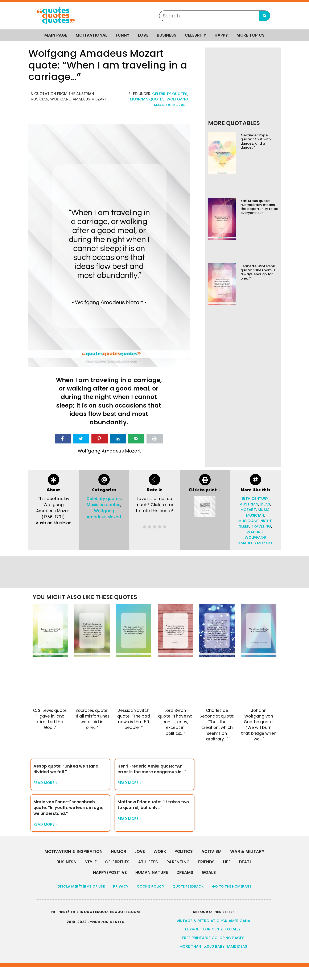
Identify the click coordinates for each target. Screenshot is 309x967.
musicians (248, 520)
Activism (211, 851)
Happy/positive (110, 872)
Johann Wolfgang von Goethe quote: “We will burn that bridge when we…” (258, 725)
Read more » (45, 782)
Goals (209, 872)
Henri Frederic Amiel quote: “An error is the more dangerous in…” (152, 769)
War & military (247, 851)
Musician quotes (147, 99)
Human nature (151, 872)
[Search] (264, 16)
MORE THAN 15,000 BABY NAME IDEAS (213, 946)
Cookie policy (150, 886)
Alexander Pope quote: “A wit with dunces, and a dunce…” (255, 141)
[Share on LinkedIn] (118, 438)
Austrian (249, 504)
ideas (265, 504)
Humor (118, 851)
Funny (123, 35)
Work (159, 851)
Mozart (248, 509)
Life (227, 862)
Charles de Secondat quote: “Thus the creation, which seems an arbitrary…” (217, 725)
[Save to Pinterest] (99, 438)
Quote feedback (188, 886)
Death (245, 862)
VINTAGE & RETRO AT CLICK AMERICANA (213, 920)
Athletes (148, 862)
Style (91, 862)
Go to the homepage (231, 886)
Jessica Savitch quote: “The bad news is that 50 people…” (133, 719)
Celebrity (195, 35)
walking (255, 531)
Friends (206, 862)
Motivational (91, 35)
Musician (255, 515)
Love (143, 35)
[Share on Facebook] (63, 438)
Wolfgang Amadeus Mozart (104, 514)
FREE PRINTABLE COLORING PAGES (213, 937)
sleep (244, 526)
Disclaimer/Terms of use (81, 886)
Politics (183, 851)
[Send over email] (136, 438)
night (266, 520)
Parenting (178, 862)
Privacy (120, 886)
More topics (250, 35)
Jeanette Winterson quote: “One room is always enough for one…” (257, 272)
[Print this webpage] (155, 438)
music (264, 509)
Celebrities (117, 862)
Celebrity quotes (170, 93)
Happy (221, 35)
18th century (255, 498)
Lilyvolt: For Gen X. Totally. (213, 929)
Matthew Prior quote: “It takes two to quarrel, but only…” (153, 804)
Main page (55, 35)
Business (166, 35)
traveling (261, 526)
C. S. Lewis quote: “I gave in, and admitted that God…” (50, 719)
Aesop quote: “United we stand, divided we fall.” (66, 769)
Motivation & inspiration (74, 851)
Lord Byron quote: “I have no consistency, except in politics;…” (175, 722)
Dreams (185, 872)
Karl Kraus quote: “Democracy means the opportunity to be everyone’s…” (259, 206)
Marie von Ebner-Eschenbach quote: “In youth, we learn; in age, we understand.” (68, 807)
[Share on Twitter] (81, 438)
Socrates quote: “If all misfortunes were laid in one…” (92, 719)
